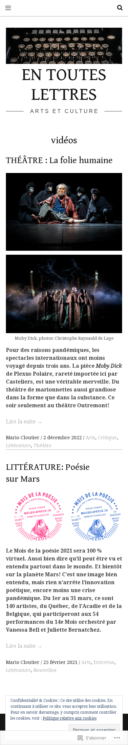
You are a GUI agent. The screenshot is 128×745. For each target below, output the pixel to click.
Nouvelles (44, 670)
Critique (107, 437)
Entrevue (104, 662)
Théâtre (42, 445)
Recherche (117, 8)
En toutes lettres (64, 85)
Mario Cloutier (23, 437)
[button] (39, 517)
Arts (90, 437)
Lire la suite (24, 421)
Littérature (18, 445)
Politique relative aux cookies (69, 718)
